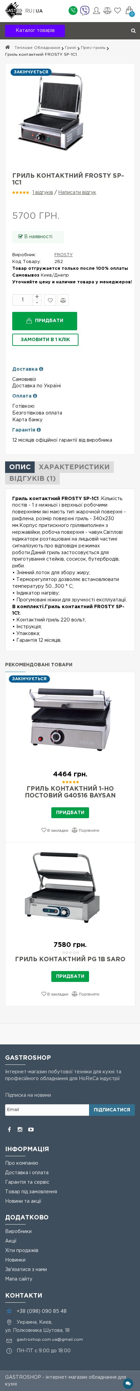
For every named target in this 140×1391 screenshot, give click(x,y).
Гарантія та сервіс (27, 1182)
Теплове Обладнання (37, 48)
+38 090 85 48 (42, 1311)
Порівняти (63, 300)
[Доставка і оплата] (41, 369)
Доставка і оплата (27, 1173)
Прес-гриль (93, 48)
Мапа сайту (18, 1279)
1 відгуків (42, 193)
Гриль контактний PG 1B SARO (70, 959)
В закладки (50, 300)
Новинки (15, 1260)
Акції (11, 1241)
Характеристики (74, 467)
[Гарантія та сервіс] (39, 430)
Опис (20, 467)
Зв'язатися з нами (26, 1270)
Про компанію (21, 1163)
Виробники (18, 1232)
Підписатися (112, 1110)
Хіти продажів (21, 1251)
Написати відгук (77, 193)
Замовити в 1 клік (45, 340)
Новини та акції (23, 1201)
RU (29, 11)
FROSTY (63, 255)
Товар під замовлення (31, 1192)
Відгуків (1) (32, 479)
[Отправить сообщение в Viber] (85, 11)
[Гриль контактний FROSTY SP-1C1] (70, 111)
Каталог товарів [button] (35, 31)
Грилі (70, 48)
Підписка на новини (28, 1095)
